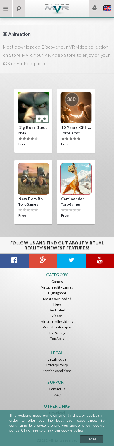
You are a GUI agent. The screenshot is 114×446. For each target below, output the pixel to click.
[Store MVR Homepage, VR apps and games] (57, 13)
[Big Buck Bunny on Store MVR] (33, 108)
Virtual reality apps (57, 327)
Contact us (57, 389)
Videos (57, 316)
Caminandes (73, 199)
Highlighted (57, 293)
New (57, 304)
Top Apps (57, 338)
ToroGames (71, 133)
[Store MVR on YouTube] (100, 260)
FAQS (57, 394)
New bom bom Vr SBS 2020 (33, 199)
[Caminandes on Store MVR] (76, 179)
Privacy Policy (57, 365)
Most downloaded (57, 299)
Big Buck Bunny (33, 127)
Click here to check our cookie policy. (52, 430)
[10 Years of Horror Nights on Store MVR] (76, 108)
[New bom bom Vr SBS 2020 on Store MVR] (33, 179)
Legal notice (57, 359)
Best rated (57, 310)
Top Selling (57, 333)
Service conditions (57, 370)
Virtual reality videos (57, 321)
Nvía (22, 133)
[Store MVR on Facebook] (14, 260)
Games (57, 281)
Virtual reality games (57, 287)
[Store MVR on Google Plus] (43, 260)
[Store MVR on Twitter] (71, 260)
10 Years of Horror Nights (76, 127)
